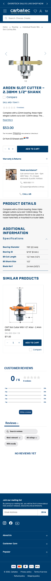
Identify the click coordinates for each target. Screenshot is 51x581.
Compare (12, 97)
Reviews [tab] (11, 423)
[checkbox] (11, 444)
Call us (27, 194)
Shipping (17, 133)
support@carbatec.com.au (33, 187)
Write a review (25, 412)
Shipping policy (33, 576)
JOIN (43, 512)
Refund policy (19, 576)
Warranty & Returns (12, 159)
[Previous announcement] (4, 4)
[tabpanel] (25, 457)
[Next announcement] (47, 4)
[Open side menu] (5, 11)
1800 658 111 (28, 183)
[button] (46, 11)
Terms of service (40, 572)
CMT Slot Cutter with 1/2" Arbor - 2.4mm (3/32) (23, 328)
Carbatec (14, 572)
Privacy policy (26, 572)
